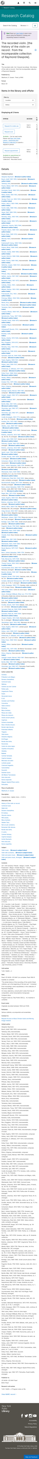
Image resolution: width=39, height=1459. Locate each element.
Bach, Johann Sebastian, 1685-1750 (13, 465)
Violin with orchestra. (8, 852)
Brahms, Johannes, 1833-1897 (11, 434)
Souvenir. (4, 770)
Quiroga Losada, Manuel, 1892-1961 (13, 391)
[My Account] (18, 3)
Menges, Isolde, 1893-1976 (10, 221)
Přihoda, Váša (6, 274)
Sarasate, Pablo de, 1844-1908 (11, 355)
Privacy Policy (32, 1424)
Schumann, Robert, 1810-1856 (11, 461)
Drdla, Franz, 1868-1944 (9, 373)
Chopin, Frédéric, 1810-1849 (10, 618)
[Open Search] (30, 3)
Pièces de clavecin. (7, 715)
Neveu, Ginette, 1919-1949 (10, 338)
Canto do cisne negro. (8, 746)
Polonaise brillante (7, 729)
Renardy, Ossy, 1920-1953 (10, 347)
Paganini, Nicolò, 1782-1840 (10, 526)
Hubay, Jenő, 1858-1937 (9, 364)
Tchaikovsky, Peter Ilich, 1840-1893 (13, 478)
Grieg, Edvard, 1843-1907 (10, 511)
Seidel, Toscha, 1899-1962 (10, 260)
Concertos (5, 703)
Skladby (4, 751)
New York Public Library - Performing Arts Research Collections (11, 140)
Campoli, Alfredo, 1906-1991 (10, 311)
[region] (19, 138)
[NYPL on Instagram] (31, 1416)
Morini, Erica (5, 302)
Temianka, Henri (6, 307)
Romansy (4, 708)
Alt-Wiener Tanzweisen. (9, 775)
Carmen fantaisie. (7, 756)
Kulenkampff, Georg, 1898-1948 (12, 243)
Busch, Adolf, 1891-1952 (9, 179)
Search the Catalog (10, 25)
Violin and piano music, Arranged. (12, 857)
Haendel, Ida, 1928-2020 (9, 351)
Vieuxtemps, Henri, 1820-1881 (11, 622)
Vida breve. (5, 734)
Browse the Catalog (28, 25)
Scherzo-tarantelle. (7, 722)
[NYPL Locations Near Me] (24, 3)
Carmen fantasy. (7, 834)
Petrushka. (5, 784)
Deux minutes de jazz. (8, 725)
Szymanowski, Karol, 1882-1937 (11, 567)
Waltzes (4, 684)
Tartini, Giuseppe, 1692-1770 (10, 585)
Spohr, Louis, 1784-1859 (9, 452)
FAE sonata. (5, 817)
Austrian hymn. (6, 772)
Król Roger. (5, 739)
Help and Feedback (31, 1457)
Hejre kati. (5, 808)
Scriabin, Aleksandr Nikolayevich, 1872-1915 (15, 581)
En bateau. (5, 813)
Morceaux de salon (7, 760)
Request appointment (11, 150)
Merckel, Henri (6, 238)
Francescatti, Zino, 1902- (9, 293)
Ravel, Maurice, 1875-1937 (10, 548)
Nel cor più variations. (8, 825)
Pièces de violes (6, 713)
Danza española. (7, 844)
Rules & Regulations (31, 1427)
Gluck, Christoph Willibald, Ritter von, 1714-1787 (16, 594)
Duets (3, 694)
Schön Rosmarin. (7, 839)
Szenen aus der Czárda (9, 686)
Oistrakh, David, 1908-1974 (10, 320)
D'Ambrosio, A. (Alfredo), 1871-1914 (12, 369)
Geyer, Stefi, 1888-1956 (9, 212)
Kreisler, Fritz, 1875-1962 (9, 382)
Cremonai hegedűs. (8, 765)
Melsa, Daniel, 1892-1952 (9, 194)
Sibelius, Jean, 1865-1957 (10, 426)
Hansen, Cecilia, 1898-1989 (10, 252)
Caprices (4, 720)
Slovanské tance (7, 696)
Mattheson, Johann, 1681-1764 (11, 517)
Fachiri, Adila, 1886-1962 (9, 208)
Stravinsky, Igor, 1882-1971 (10, 408)
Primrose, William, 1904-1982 (11, 298)
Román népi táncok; (8, 727)
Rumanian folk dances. (9, 827)
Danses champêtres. (8, 679)
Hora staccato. (6, 777)
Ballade (4, 753)
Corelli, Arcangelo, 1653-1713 (11, 417)
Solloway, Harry (6, 269)
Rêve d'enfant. (6, 820)
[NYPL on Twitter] (26, 1416)
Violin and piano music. (9, 855)
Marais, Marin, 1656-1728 (9, 506)
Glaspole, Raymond (7, 177)
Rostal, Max (5, 305)
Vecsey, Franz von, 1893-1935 (11, 199)
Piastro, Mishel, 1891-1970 (10, 186)
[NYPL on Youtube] (35, 1416)
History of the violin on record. (11, 803)
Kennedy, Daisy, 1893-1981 (10, 216)
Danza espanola (6, 779)
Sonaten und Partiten (8, 701)
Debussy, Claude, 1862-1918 (11, 443)
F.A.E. (3, 698)
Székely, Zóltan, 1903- (9, 285)
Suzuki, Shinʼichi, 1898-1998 (10, 256)
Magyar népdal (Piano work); (10, 782)
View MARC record (8, 1394)
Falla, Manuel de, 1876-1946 (10, 559)
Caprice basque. (7, 758)
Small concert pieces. (8, 717)
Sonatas (4, 674)
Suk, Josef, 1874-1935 (9, 600)
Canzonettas (5, 768)
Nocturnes (5, 744)
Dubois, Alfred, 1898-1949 (10, 247)
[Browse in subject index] (18, 850)
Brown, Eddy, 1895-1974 (9, 234)
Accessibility (33, 1420)
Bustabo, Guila (6, 333)
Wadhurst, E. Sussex (8, 791)
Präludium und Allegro (8, 677)
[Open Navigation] (35, 3)
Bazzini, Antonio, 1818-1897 (10, 572)
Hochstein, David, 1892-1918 (11, 190)
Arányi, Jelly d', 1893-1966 (10, 203)
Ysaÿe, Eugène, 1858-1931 (10, 360)
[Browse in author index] (23, 177)
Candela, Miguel (6, 325)
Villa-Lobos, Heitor (7, 589)
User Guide (19, 33)
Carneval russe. (6, 806)
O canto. (4, 832)
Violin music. (5, 850)
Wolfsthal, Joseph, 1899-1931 (11, 265)
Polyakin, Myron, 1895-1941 (10, 230)
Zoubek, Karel (6, 535)
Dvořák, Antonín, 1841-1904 (10, 456)
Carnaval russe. (6, 682)
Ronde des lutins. (7, 741)
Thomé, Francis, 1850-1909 (10, 563)
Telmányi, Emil (6, 183)
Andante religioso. (7, 736)
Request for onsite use (11, 126)
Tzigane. (4, 732)
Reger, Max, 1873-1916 (9, 493)
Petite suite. (5, 689)
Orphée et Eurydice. (8, 748)
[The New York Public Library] (3, 3)
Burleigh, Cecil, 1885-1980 (10, 522)
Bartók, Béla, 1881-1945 (9, 404)
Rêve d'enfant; (6, 710)
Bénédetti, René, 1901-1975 (10, 280)
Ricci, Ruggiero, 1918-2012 (10, 342)
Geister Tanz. (6, 822)
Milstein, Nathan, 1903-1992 (10, 289)
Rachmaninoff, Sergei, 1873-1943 (12, 482)
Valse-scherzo (6, 705)
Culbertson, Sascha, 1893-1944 (11, 225)
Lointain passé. (6, 763)
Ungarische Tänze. (7, 691)
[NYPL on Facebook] (22, 1416)
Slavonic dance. (6, 815)
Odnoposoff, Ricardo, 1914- (10, 329)
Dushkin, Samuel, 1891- (9, 399)
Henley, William (6, 377)
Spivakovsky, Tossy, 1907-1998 (11, 316)
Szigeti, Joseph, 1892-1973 (10, 395)
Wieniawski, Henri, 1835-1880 (11, 430)
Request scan (9, 132)
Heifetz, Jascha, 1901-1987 (10, 276)
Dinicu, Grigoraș (6, 386)
